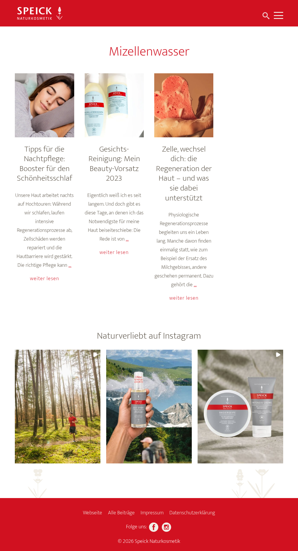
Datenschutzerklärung (192, 513)
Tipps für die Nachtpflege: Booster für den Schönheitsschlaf (44, 163)
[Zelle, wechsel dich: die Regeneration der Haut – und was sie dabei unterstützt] (183, 105)
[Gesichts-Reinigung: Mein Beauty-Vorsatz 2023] (114, 105)
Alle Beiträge (121, 513)
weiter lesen (44, 278)
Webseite (92, 513)
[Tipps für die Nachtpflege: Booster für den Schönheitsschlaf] (44, 105)
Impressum (152, 513)
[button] (57, 407)
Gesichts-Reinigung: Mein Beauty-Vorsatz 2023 (114, 163)
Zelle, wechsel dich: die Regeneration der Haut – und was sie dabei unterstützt (184, 173)
